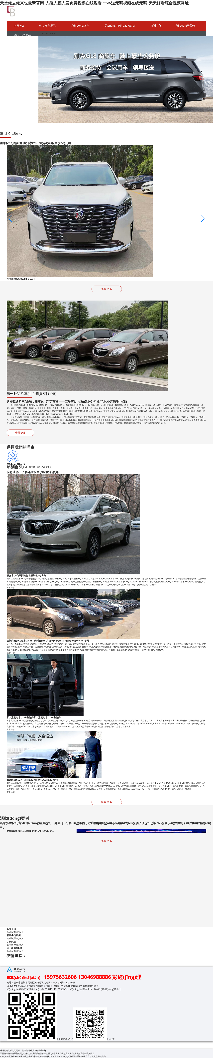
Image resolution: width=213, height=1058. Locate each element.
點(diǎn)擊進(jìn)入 (15, 932)
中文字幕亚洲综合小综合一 (35, 1056)
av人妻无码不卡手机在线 (74, 1056)
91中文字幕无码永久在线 (11, 1056)
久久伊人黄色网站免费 (96, 1056)
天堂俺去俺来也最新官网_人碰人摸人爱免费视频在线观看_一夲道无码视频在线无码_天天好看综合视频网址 (94, 2)
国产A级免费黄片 (55, 1056)
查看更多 (20, 433)
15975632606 (46, 33)
